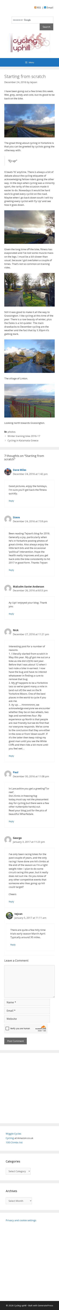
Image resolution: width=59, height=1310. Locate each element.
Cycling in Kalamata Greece (23, 440)
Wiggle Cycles (13, 1133)
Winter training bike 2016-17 (24, 436)
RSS (38, 7)
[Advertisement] (29, 1088)
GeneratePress (45, 1305)
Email (49, 7)
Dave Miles (19, 470)
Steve (16, 517)
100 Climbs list (14, 1142)
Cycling (10, 1138)
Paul (15, 772)
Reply (11, 500)
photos (11, 431)
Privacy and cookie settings (21, 1220)
